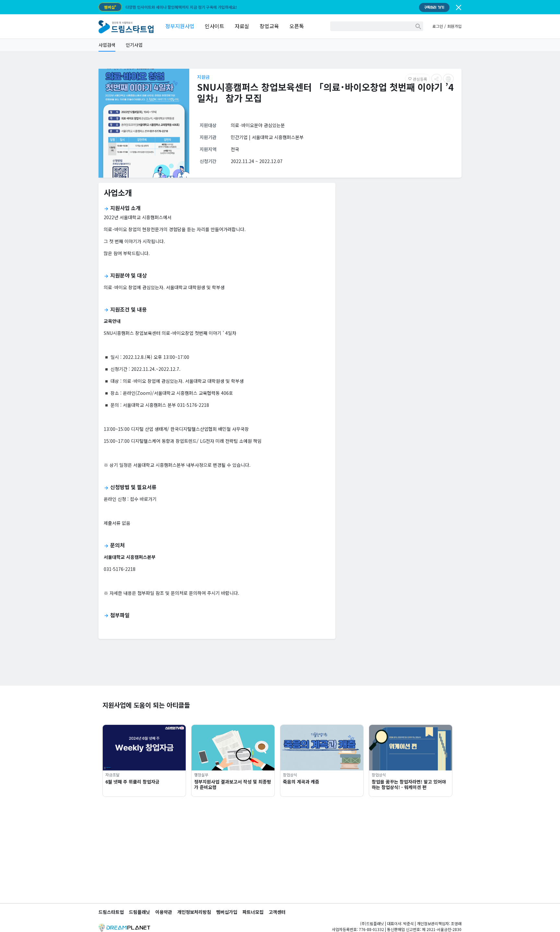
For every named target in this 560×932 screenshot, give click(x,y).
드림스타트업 (111, 912)
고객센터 (277, 912)
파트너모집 (252, 912)
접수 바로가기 (143, 499)
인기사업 (134, 44)
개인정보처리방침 (194, 912)
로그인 (437, 26)
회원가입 (454, 26)
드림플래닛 (139, 912)
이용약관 (163, 912)
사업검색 (107, 44)
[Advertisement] (401, 233)
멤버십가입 (226, 912)
